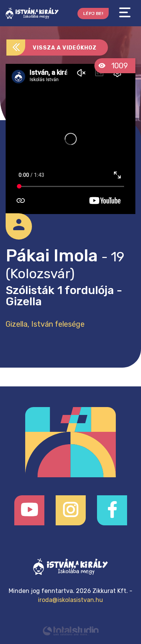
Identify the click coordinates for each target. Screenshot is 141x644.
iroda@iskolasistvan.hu (70, 599)
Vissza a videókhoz (65, 48)
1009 (118, 65)
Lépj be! (93, 13)
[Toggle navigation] (124, 13)
